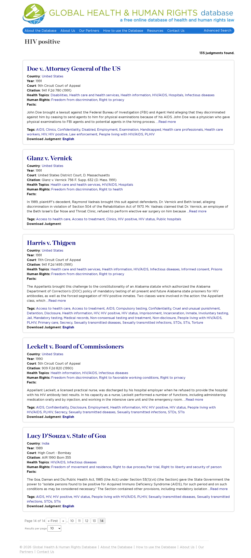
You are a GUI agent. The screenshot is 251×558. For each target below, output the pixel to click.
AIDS (40, 129)
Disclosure (52, 313)
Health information (136, 95)
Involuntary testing (213, 313)
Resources (155, 30)
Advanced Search (217, 30)
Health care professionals (183, 129)
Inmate (191, 313)
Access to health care (53, 219)
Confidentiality (68, 129)
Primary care (48, 322)
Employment (107, 129)
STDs (177, 322)
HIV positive (42, 42)
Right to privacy (111, 99)
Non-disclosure (164, 318)
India (45, 443)
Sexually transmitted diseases (97, 322)
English (68, 139)
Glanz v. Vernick (49, 158)
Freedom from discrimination (74, 99)
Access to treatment (88, 219)
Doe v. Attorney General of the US (74, 69)
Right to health (111, 189)
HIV (44, 134)
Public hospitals (168, 219)
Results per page (36, 528)
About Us (67, 30)
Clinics (51, 129)
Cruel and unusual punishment (196, 308)
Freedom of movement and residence (81, 467)
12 (86, 521)
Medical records (76, 318)
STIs (186, 322)
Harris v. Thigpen (51, 243)
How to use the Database (123, 30)
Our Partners (89, 30)
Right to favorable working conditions (129, 377)
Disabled (88, 129)
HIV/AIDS (159, 95)
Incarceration (173, 313)
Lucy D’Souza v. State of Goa (66, 436)
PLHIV (150, 134)
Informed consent (195, 269)
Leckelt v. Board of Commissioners (75, 346)
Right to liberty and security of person (191, 467)
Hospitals (176, 95)
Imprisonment (150, 313)
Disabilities (59, 95)
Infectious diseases (200, 95)
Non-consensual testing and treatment (120, 318)
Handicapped (150, 129)
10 (72, 521)
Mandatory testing (48, 318)
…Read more (166, 121)
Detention (35, 313)
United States (52, 76)
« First (53, 521)
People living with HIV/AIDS (121, 134)
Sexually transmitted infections (147, 322)
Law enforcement (83, 134)
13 (94, 521)
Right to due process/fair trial (136, 467)
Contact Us (176, 30)
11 (79, 521)
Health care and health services (94, 95)
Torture (197, 322)
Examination (129, 129)
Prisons (216, 269)
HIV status (147, 219)
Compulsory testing (131, 308)
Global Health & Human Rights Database (65, 547)
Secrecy (66, 322)
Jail (29, 318)
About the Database (40, 30)
